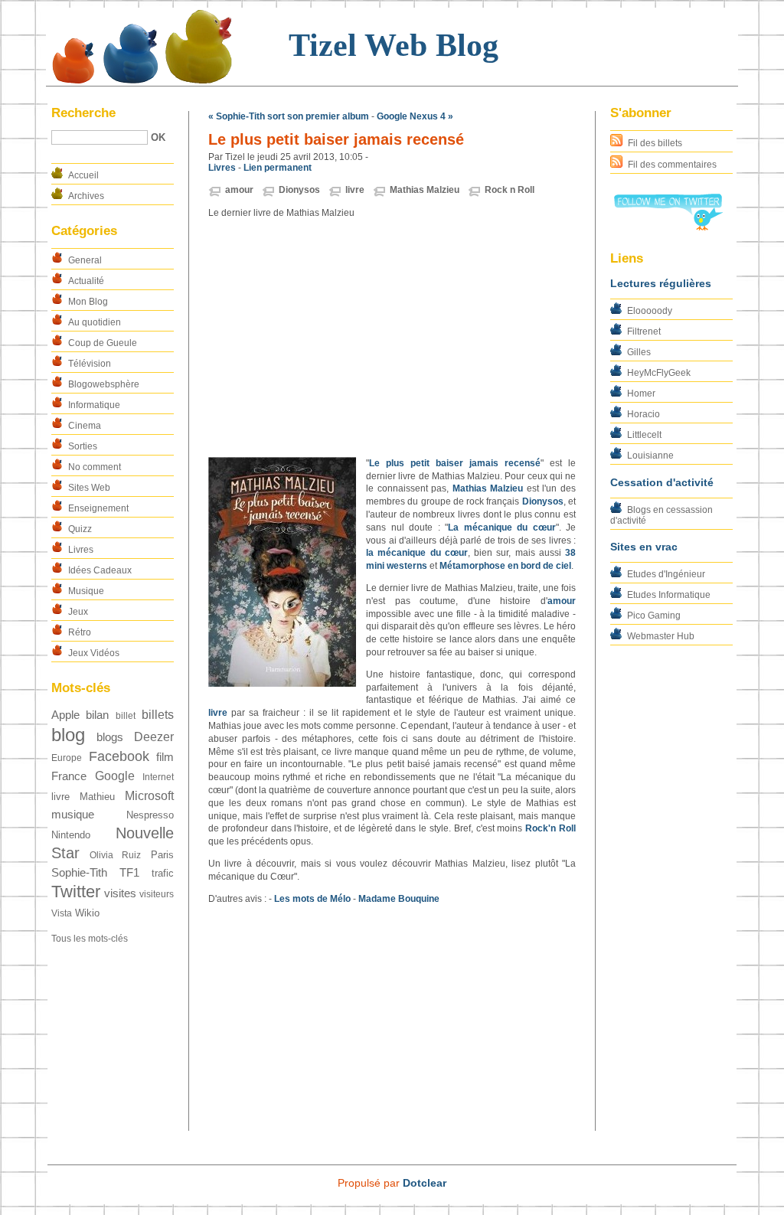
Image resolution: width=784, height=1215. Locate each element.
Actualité (86, 281)
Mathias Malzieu (424, 190)
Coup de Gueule (102, 343)
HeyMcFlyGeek (659, 372)
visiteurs (156, 894)
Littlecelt (644, 434)
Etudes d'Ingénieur (666, 574)
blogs (109, 737)
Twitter (75, 891)
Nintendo (70, 835)
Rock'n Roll (550, 828)
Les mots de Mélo (312, 898)
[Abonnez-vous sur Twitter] (667, 227)
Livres (80, 549)
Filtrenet (644, 331)
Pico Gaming (654, 615)
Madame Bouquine (398, 898)
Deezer (154, 736)
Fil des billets (655, 143)
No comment (94, 467)
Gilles (639, 352)
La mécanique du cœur (502, 527)
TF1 (129, 873)
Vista (61, 913)
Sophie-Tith (79, 873)
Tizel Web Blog (393, 45)
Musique (86, 591)
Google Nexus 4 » (415, 116)
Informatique (94, 405)
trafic (163, 873)
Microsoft (149, 795)
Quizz (80, 529)
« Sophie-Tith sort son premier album (288, 116)
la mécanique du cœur (417, 552)
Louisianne (650, 455)
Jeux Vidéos (93, 653)
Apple (65, 715)
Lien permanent (277, 167)
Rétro (79, 632)
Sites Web (89, 487)
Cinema (84, 425)
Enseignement (98, 508)
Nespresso (150, 815)
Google (115, 775)
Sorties (82, 446)
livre (60, 796)
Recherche (83, 113)
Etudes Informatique (668, 595)
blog (68, 734)
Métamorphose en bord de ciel (505, 565)
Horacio (643, 414)
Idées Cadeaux (100, 570)
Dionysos (299, 190)
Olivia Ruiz (116, 855)
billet (126, 715)
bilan (97, 715)
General (85, 260)
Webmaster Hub (660, 636)
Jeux (78, 611)
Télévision (89, 363)
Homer (641, 393)
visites (120, 893)
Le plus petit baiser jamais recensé (455, 463)
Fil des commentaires (672, 164)
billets (158, 714)
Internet (158, 777)
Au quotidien (94, 322)
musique (72, 814)
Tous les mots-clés (89, 938)
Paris (162, 855)
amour (239, 190)
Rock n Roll (509, 190)
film (165, 757)
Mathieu (97, 796)
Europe (66, 758)
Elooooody (649, 310)
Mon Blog (88, 301)
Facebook (119, 756)
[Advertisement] (392, 338)
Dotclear (424, 1183)
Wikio (87, 913)
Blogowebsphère (103, 384)
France (69, 776)
